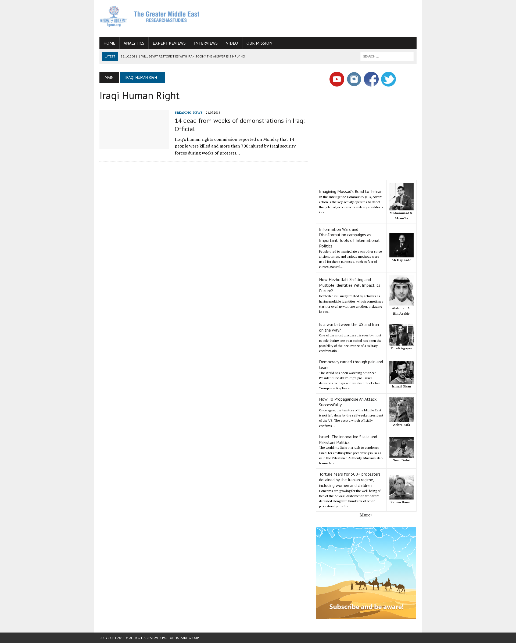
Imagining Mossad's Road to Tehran (350, 191)
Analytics (134, 43)
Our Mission (259, 43)
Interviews (206, 43)
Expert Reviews (169, 43)
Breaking (183, 112)
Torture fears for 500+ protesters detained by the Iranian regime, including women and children (350, 479)
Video (232, 43)
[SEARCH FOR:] (387, 56)
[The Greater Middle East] (149, 16)
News (197, 112)
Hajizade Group (186, 638)
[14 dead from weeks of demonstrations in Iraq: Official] (134, 145)
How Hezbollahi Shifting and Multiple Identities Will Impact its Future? (349, 285)
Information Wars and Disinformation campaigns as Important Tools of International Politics (349, 238)
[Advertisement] (319, 17)
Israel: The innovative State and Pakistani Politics (348, 439)
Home (109, 43)
